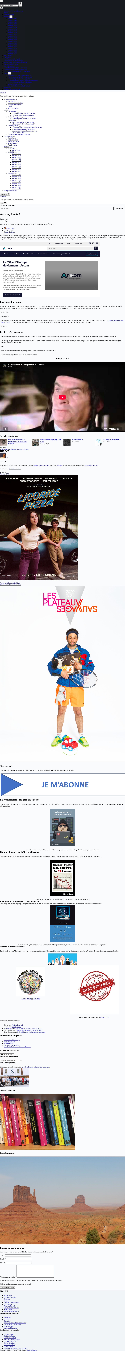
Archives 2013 (16, 178)
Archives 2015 (16, 175)
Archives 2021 (16, 161)
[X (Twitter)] (3, 451)
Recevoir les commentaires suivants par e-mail (16, 1284)
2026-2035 (11, 148)
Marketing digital (13, 126)
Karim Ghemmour (13, 141)
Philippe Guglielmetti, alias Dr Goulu (15, 1348)
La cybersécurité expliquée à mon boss (24, 113)
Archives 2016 (16, 171)
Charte (23, 999)
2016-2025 (11, 152)
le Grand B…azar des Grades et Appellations (31, 1032)
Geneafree (7, 1321)
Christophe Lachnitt (10, 1338)
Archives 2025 (16, 154)
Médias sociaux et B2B (19, 133)
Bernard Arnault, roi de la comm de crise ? (28, 1028)
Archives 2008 (16, 185)
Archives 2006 (16, 189)
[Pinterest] (6, 451)
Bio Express (11, 101)
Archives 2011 (16, 182)
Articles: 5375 (4, 474)
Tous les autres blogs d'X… (12, 1311)
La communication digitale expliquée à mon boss (27, 127)
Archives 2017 (16, 168)
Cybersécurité (12, 111)
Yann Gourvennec (15, 469)
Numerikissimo (8, 1326)
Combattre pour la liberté (11, 1045)
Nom (2, 1255)
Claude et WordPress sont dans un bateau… (17, 1047)
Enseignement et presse (15, 104)
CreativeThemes (32, 1350)
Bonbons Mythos (77, 439)
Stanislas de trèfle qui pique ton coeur (50, 440)
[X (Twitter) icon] (5, 472)
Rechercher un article (7, 205)
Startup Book (8, 1309)
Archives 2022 (16, 159)
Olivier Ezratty (8, 1346)
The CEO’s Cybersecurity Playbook (23, 115)
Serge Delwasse (13, 140)
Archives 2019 (16, 164)
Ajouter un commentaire (8, 1277)
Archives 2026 (16, 150)
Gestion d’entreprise (14, 117)
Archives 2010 (16, 169)
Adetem (6, 1319)
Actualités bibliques (10, 1297)
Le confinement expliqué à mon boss (19, 134)
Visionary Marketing (10, 1328)
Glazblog (7, 1299)
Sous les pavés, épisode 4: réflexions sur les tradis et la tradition (17, 442)
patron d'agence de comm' (41, 465)
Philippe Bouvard (17, 1025)
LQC (5, 1301)
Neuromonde (8, 1304)
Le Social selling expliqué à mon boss (23, 129)
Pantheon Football (9, 1306)
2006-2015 (11, 173)
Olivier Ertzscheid (9, 1345)
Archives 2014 (16, 176)
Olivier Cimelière (9, 1343)
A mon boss (7, 1317)
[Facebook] (1, 451)
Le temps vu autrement (111, 439)
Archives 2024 (16, 155)
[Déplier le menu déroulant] (9, 110)
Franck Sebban (12, 145)
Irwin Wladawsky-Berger (12, 1339)
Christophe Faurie (9, 1336)
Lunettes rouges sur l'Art (11, 1302)
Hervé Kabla (12, 138)
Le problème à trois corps (12, 1040)
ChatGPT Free (104, 1017)
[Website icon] (3, 472)
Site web (2, 1262)
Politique (12, 232)
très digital (60, 465)
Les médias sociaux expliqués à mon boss (24, 131)
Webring (29, 999)
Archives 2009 (16, 183)
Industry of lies (16, 1027)
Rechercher (119, 208)
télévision (25, 449)
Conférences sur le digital (15, 103)
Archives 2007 (16, 187)
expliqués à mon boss (91, 465)
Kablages (3, 93)
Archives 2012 (16, 180)
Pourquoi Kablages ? (10, 190)
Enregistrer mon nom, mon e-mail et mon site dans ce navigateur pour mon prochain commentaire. (32, 1280)
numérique (17, 449)
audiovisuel (4, 449)
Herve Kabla (8, 1028)
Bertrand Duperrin (9, 1334)
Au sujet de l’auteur (10, 99)
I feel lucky (36, 999)
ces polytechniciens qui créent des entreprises (35, 1067)
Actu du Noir (8, 1295)
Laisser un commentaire (7, 1287)
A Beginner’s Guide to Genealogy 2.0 (23, 124)
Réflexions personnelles (11, 1308)
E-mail (3, 1259)
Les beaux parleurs (10, 1341)
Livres (10, 106)
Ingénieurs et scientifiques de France (15, 1323)
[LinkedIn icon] (2, 472)
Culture (6, 232)
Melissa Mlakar (12, 143)
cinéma (11, 449)
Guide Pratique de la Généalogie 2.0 (23, 122)
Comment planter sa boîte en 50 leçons (24, 119)
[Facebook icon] (0, 472)
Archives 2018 (16, 166)
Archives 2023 (16, 157)
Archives (6, 147)
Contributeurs (8, 136)
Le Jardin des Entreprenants (12, 1324)
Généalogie (11, 120)
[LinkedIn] (8, 451)
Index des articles (13, 108)
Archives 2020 (16, 162)
